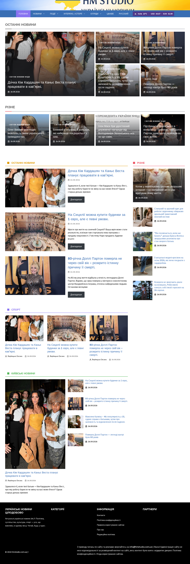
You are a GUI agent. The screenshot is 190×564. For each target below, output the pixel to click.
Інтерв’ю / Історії (73, 13)
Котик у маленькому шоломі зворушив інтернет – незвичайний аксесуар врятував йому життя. (159, 190)
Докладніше (76, 199)
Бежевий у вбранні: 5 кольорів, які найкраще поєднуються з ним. (71, 133)
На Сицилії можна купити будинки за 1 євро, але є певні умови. (116, 51)
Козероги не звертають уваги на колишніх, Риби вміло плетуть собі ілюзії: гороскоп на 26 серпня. (169, 286)
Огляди (94, 13)
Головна (23, 13)
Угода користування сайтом (109, 554)
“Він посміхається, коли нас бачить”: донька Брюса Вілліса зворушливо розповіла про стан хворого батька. (169, 237)
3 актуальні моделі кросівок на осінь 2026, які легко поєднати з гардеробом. (169, 260)
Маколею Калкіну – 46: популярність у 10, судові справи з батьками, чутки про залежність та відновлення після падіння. (115, 80)
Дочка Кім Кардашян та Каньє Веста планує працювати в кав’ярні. (96, 173)
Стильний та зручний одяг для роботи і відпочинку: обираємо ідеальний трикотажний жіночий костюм (168, 212)
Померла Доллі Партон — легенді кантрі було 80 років (160, 85)
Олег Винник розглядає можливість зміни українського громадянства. (26, 133)
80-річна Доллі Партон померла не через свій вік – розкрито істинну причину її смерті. (162, 51)
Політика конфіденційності (108, 520)
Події (52, 13)
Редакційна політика (106, 534)
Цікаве (110, 13)
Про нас (100, 529)
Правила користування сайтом (110, 525)
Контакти (101, 515)
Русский (123, 13)
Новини (37, 13)
